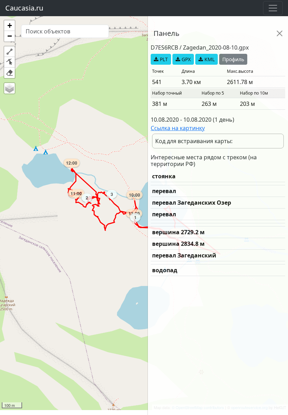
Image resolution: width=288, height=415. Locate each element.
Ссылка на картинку (178, 128)
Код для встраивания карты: (194, 141)
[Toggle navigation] (273, 8)
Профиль (233, 59)
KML (209, 59)
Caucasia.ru (24, 8)
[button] (9, 25)
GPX (185, 59)
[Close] (279, 33)
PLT (163, 59)
